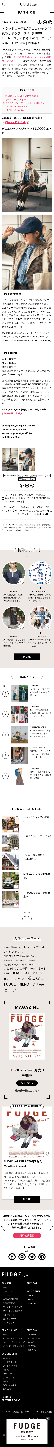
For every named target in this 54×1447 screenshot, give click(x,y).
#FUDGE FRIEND (10, 475)
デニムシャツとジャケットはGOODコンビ (25, 103)
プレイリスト (9, 1377)
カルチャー (8, 1358)
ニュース (7, 1295)
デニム (26, 972)
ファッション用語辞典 (12, 1311)
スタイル (37, 973)
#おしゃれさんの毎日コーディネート (34, 475)
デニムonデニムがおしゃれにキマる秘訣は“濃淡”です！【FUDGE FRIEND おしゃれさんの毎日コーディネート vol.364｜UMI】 (25, 511)
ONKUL (6, 973)
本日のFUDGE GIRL (28, 965)
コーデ (10, 990)
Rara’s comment (17, 106)
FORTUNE (6, 1397)
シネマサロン (9, 1381)
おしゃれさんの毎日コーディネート (25, 969)
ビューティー (34, 1338)
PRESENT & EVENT (11, 1400)
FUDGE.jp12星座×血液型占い (20, 956)
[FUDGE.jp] (27, 4)
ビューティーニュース (12, 1338)
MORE (27, 1199)
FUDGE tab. (32, 1283)
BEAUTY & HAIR (9, 1330)
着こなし (36, 978)
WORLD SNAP (34, 1291)
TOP (3, 525)
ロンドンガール (34, 947)
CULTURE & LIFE (10, 1354)
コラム (6, 1369)
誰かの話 (7, 1389)
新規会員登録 (27, 1235)
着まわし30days (11, 964)
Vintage (38, 984)
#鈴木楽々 (30, 479)
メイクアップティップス (13, 1346)
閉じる (30, 89)
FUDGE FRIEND (23, 525)
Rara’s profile (15, 110)
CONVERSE (20, 961)
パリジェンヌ (14, 952)
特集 (5, 1287)
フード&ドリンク (10, 1365)
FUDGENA (8, 960)
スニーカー (31, 961)
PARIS (30, 1299)
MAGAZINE (6, 1411)
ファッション (34, 1334)
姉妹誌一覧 (18, 1411)
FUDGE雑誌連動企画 (12, 947)
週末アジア (8, 1373)
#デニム (22, 479)
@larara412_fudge (16, 122)
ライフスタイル (9, 1362)
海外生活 (32, 1350)
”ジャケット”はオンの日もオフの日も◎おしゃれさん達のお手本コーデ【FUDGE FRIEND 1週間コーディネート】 (28, 498)
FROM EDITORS (31, 1411)
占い (7, 978)
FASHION (11, 525)
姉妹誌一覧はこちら (26, 1090)
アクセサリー (9, 1322)
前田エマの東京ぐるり (12, 1385)
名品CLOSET (8, 1291)
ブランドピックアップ (12, 1307)
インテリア (18, 978)
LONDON (32, 1303)
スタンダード (9, 1314)
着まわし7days (9, 1318)
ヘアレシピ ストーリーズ (14, 1342)
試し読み (27, 1083)
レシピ (31, 1342)
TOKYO (31, 1295)
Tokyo (16, 973)
